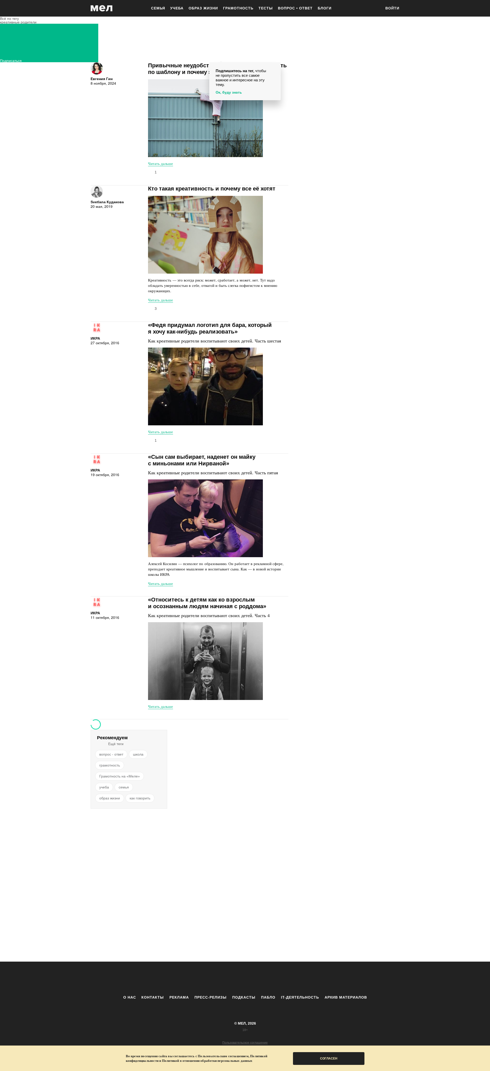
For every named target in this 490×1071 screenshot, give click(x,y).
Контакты (152, 997)
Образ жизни (203, 8)
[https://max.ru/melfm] (287, 978)
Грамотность (238, 8)
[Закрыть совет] (276, 67)
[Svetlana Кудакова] (97, 191)
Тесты (266, 8)
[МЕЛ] (102, 8)
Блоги (325, 8)
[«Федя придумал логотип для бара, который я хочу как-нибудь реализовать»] (205, 386)
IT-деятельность (300, 997)
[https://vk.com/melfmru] (231, 978)
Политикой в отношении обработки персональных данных (207, 1061)
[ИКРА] (97, 328)
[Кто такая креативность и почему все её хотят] (205, 235)
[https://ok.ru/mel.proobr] (273, 978)
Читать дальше (160, 163)
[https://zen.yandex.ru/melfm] (217, 978)
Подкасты (243, 997)
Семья (158, 8)
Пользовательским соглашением (223, 1056)
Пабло (268, 997)
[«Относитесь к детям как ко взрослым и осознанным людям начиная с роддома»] (205, 661)
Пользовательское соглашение (245, 1042)
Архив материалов (346, 997)
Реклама (179, 997)
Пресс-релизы (210, 997)
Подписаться (11, 60)
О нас (129, 997)
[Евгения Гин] (97, 68)
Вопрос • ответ (295, 8)
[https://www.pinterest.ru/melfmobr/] (259, 978)
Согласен (328, 1058)
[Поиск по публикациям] (375, 9)
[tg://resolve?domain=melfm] (203, 978)
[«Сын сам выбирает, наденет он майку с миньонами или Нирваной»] (205, 518)
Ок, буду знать (229, 92)
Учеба (176, 8)
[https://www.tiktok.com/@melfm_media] (245, 978)
